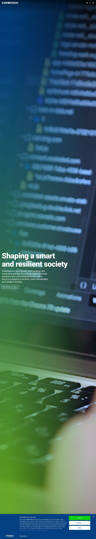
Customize (79, 523)
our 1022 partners (29, 519)
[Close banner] (93, 516)
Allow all (79, 518)
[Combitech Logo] (10, 3)
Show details (23, 536)
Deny (79, 527)
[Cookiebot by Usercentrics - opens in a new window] (9, 536)
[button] (6, 287)
